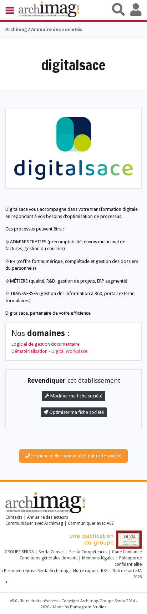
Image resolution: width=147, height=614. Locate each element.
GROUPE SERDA (20, 551)
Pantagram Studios (88, 607)
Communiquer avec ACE (91, 523)
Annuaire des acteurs (47, 517)
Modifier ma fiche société (75, 396)
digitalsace (73, 65)
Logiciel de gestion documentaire (45, 344)
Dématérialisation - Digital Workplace (49, 351)
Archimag (16, 29)
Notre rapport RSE (90, 570)
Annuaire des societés (56, 29)
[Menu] (12, 10)
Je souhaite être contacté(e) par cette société (76, 455)
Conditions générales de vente (48, 557)
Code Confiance (127, 551)
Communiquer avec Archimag (34, 523)
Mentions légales (98, 557)
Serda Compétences (88, 551)
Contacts (13, 517)
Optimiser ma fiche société (76, 412)
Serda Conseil (52, 551)
